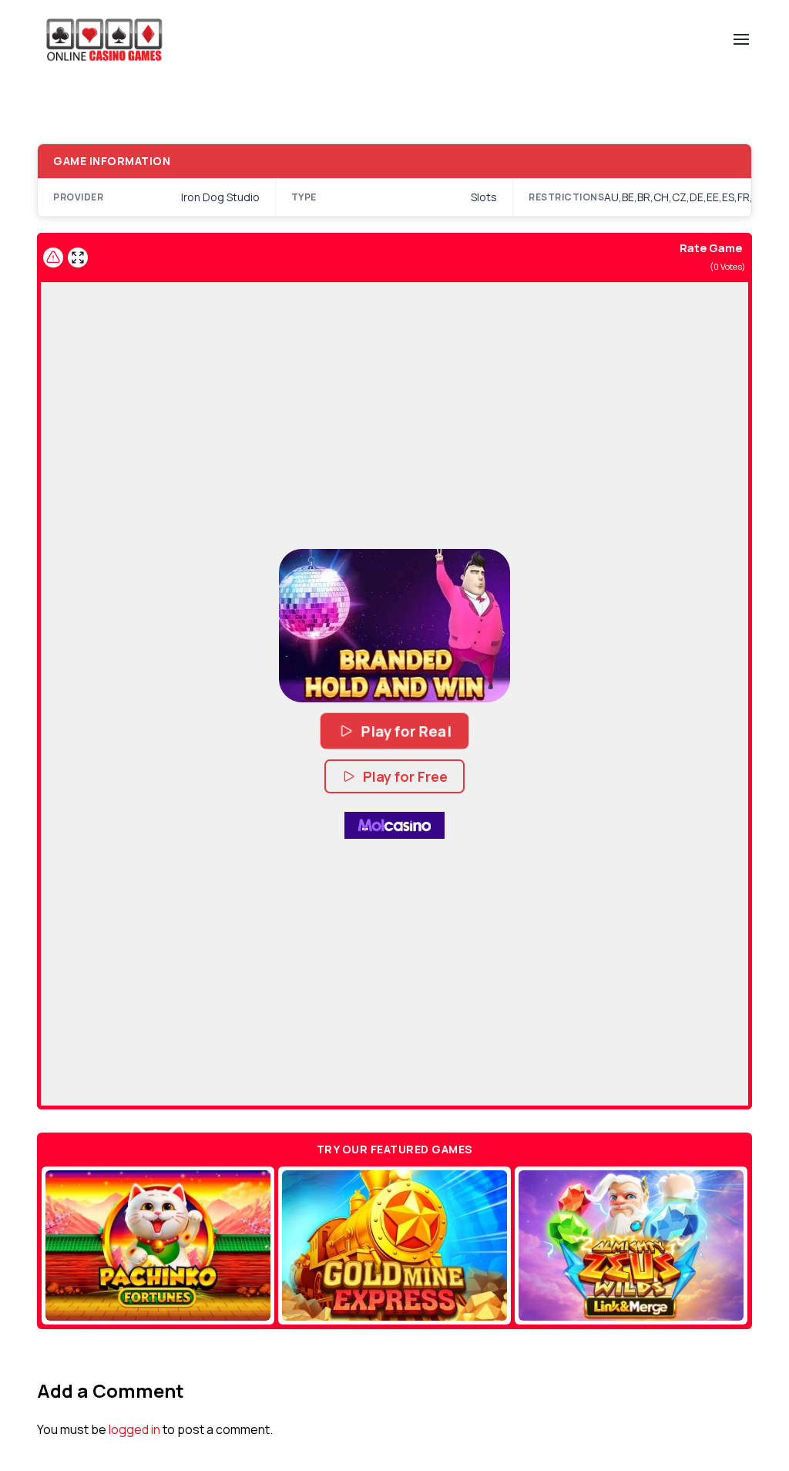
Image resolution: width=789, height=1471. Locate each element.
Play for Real (406, 731)
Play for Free (405, 776)
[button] (394, 626)
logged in (134, 1429)
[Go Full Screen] (78, 257)
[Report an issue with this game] (53, 257)
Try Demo (158, 1245)
